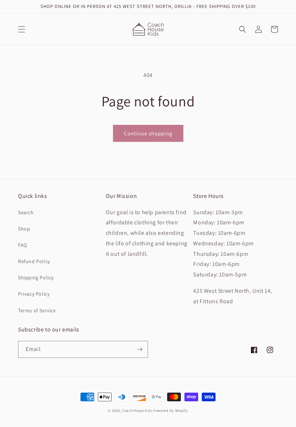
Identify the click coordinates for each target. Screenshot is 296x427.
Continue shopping (148, 133)
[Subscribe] (140, 349)
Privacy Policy (33, 294)
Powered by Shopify (170, 410)
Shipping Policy (36, 277)
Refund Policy (34, 261)
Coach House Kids (137, 410)
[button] (22, 29)
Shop (24, 228)
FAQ (22, 245)
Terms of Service (37, 310)
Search (26, 212)
